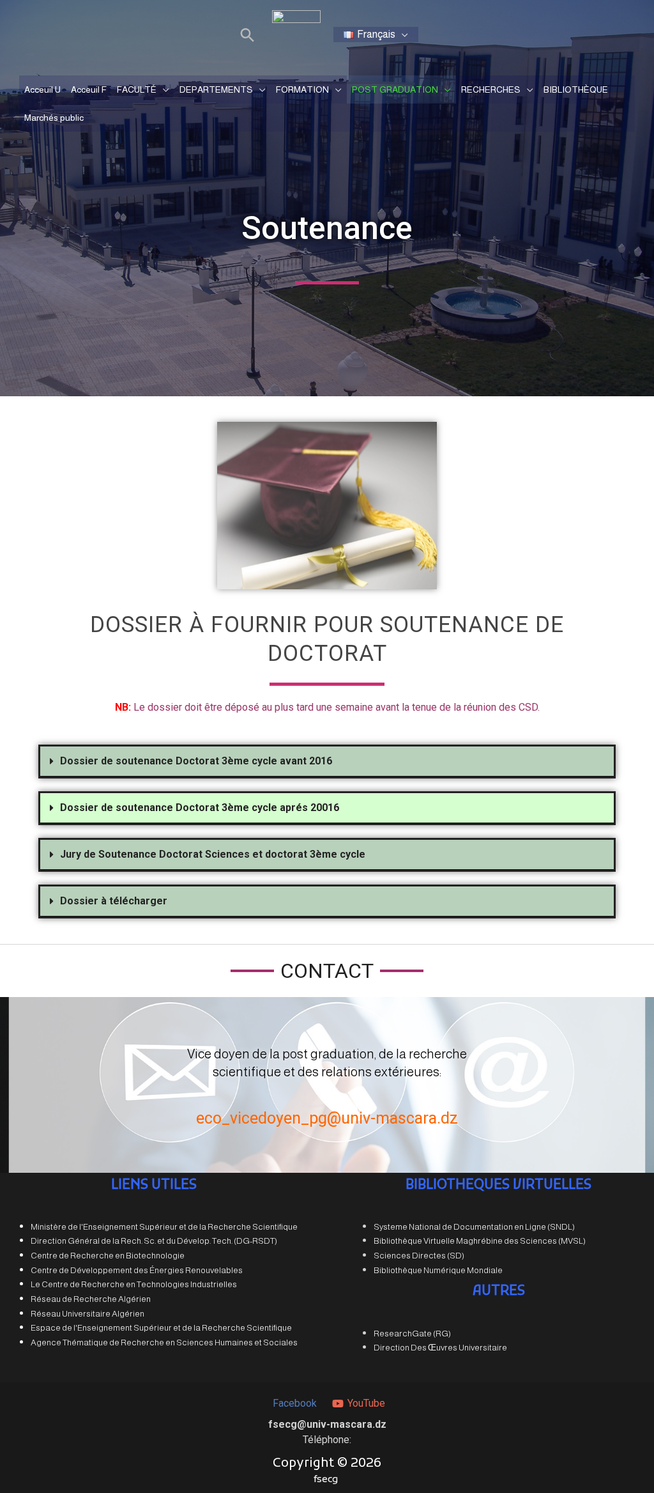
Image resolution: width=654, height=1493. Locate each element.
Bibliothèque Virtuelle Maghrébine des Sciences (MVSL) (480, 1241)
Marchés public (54, 117)
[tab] (327, 761)
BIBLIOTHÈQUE (576, 89)
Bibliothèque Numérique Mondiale (438, 1270)
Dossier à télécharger (113, 901)
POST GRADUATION (395, 89)
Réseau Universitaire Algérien (87, 1314)
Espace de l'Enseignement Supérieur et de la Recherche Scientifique (161, 1328)
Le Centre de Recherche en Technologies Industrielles (134, 1284)
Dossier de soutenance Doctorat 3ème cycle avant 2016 (196, 761)
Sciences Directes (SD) (419, 1255)
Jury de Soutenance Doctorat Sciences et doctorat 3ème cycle (212, 854)
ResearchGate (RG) (412, 1333)
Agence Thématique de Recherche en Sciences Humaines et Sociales (164, 1342)
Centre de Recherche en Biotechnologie (108, 1255)
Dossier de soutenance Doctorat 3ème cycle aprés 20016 (199, 807)
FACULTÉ (136, 89)
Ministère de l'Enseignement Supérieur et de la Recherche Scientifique (164, 1227)
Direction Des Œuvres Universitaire (440, 1347)
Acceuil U (42, 89)
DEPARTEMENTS (216, 89)
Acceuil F (89, 89)
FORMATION (302, 89)
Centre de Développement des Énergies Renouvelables (137, 1270)
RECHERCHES (491, 89)
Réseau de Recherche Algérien (91, 1299)
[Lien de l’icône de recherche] (247, 35)
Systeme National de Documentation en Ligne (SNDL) (474, 1227)
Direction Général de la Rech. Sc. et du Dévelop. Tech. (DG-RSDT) (154, 1241)
